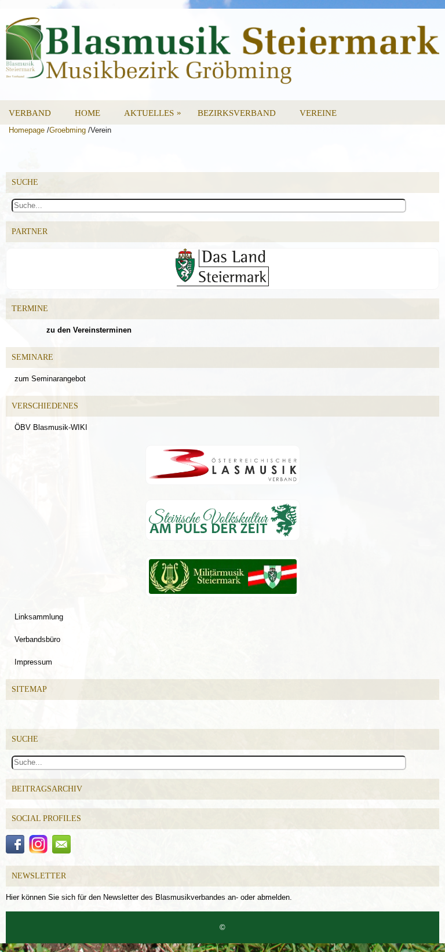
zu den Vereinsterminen (89, 330)
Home (87, 113)
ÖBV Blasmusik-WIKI (50, 427)
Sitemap (29, 689)
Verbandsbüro (37, 639)
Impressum (33, 662)
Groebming (67, 130)
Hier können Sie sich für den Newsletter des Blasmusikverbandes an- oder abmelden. (149, 897)
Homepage (27, 130)
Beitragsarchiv (47, 789)
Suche (25, 739)
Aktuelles (152, 113)
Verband (30, 113)
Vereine (318, 113)
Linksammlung (38, 616)
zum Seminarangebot (50, 378)
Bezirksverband (237, 113)
